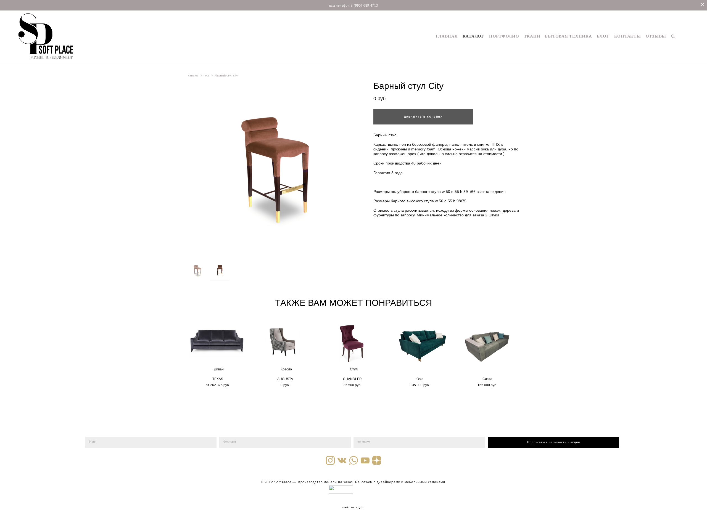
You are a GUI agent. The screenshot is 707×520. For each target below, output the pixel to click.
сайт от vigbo (353, 507)
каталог (193, 75)
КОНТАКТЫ (627, 36)
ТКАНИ (532, 36)
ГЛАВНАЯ (447, 36)
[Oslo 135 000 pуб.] (421, 344)
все (207, 75)
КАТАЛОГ (473, 36)
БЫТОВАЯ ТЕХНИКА (568, 36)
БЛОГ (603, 36)
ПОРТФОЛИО (504, 36)
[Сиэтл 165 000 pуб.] (488, 344)
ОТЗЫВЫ (656, 36)
